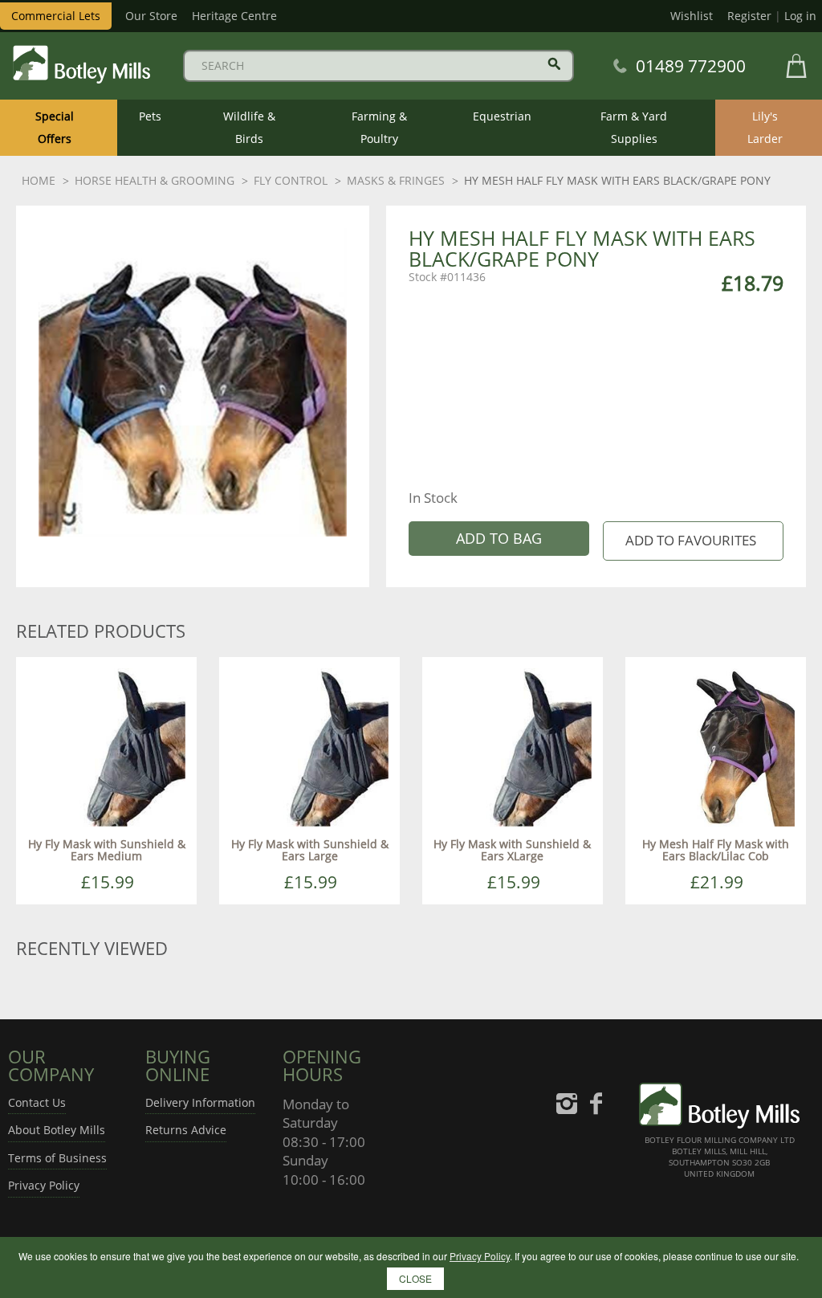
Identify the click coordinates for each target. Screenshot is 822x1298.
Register (749, 15)
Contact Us (37, 1102)
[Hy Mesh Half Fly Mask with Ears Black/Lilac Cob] (716, 745)
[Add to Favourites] (693, 541)
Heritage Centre (234, 15)
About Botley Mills (56, 1129)
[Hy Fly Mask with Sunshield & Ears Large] (309, 745)
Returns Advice (185, 1129)
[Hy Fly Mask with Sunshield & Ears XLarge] (512, 745)
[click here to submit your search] (554, 64)
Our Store (151, 15)
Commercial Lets (55, 15)
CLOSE (415, 1278)
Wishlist (691, 15)
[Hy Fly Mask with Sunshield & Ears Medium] (106, 745)
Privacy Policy (43, 1185)
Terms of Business (57, 1157)
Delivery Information (200, 1102)
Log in (800, 15)
